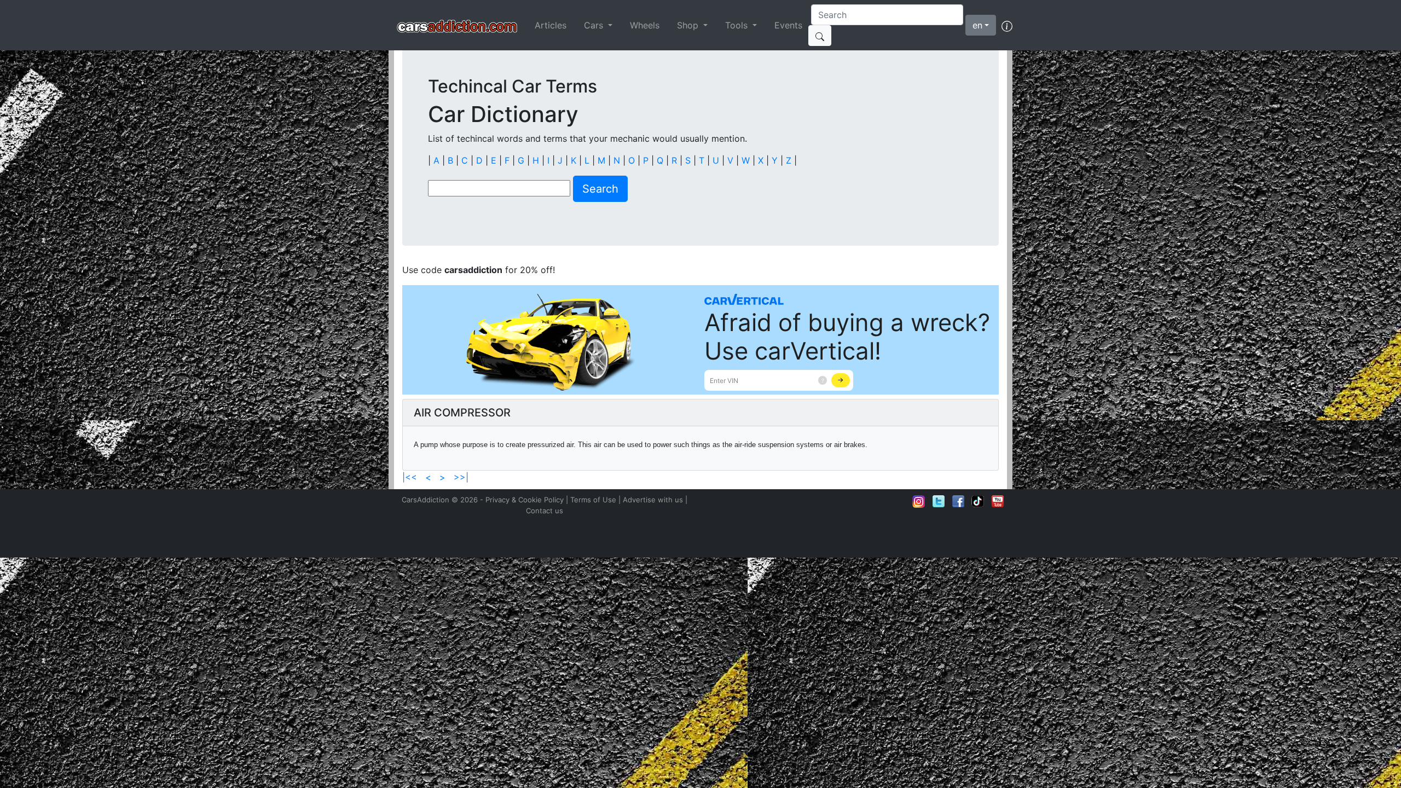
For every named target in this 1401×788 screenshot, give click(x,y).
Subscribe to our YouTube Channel (997, 501)
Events (788, 25)
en (977, 25)
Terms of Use (593, 499)
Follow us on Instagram (918, 501)
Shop (689, 25)
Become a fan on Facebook (958, 501)
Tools (737, 25)
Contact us (544, 510)
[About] (1006, 25)
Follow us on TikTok (978, 501)
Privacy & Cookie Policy (524, 499)
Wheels (644, 25)
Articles (550, 25)
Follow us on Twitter (938, 501)
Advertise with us (653, 499)
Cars (595, 25)
